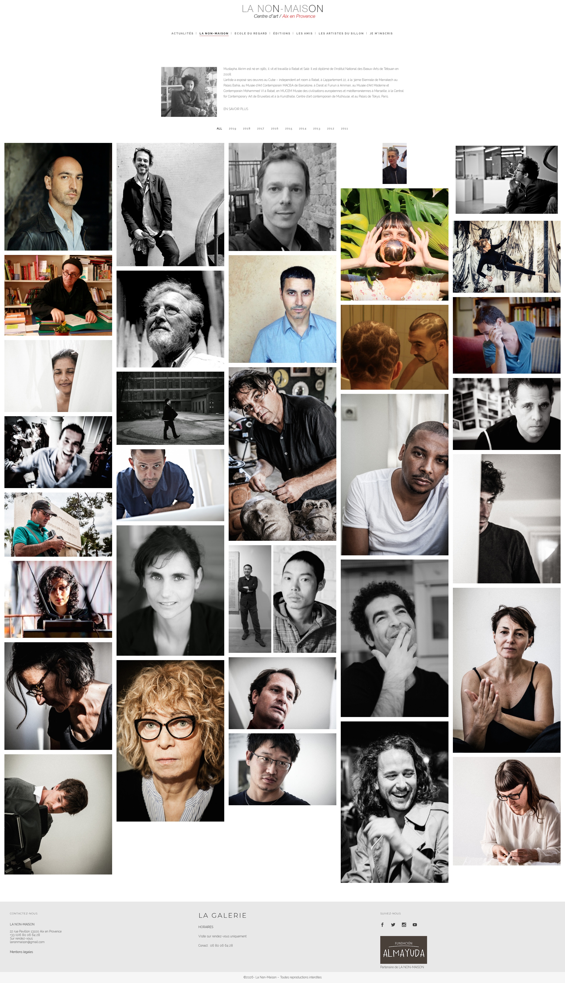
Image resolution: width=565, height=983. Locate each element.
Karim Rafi (395, 467)
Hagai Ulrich (282, 189)
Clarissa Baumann (394, 236)
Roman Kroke (170, 400)
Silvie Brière (394, 155)
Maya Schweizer (170, 582)
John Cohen (170, 311)
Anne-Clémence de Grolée (58, 688)
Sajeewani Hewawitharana (58, 368)
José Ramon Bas (506, 406)
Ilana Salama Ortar (170, 733)
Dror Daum (506, 327)
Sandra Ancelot (507, 249)
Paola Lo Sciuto (507, 662)
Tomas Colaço (58, 444)
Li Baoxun (282, 761)
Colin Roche (58, 189)
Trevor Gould (282, 446)
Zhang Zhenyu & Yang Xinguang (282, 591)
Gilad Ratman (507, 172)
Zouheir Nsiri (394, 339)
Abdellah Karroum (282, 301)
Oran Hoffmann (58, 806)
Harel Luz (170, 480)
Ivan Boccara (506, 511)
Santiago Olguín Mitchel (282, 685)
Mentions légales (21, 952)
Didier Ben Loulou (58, 517)
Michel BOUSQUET (170, 196)
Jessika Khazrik (58, 591)
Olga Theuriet (506, 803)
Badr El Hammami (394, 630)
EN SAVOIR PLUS (236, 109)
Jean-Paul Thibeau (58, 287)
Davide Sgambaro (394, 794)
